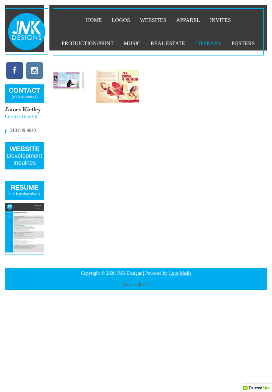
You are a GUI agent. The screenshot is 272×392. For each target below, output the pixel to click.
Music (132, 43)
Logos (121, 20)
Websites (153, 20)
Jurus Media (180, 273)
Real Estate (168, 43)
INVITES (220, 20)
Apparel (188, 20)
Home (94, 20)
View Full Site (136, 284)
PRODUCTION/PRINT (88, 43)
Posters (243, 43)
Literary (208, 43)
